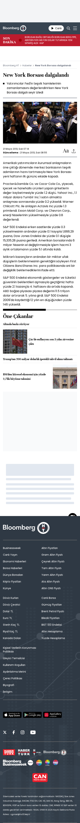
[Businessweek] (18, 762)
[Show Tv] (39, 762)
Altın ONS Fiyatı (51, 588)
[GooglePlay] (32, 715)
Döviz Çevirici (11, 604)
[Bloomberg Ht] (55, 752)
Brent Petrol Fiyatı (52, 611)
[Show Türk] (47, 762)
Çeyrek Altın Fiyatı (52, 561)
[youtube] (33, 733)
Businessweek (12, 548)
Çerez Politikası (12, 678)
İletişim (7, 692)
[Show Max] (56, 762)
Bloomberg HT (11, 65)
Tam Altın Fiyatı (51, 568)
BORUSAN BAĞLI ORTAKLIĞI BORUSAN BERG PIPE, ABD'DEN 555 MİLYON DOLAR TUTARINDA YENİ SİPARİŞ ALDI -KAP (50, 40)
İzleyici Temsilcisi (14, 658)
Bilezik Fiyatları (50, 618)
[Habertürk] (9, 752)
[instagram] (22, 733)
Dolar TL (8, 611)
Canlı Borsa (48, 598)
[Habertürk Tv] (24, 752)
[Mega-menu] (75, 28)
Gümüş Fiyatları (51, 604)
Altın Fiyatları (49, 548)
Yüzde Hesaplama (53, 638)
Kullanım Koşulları (14, 665)
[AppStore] (12, 715)
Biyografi (8, 685)
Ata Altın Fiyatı (50, 581)
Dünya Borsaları (13, 575)
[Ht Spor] (37, 752)
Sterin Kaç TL (11, 625)
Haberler (27, 65)
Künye (7, 588)
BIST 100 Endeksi (51, 625)
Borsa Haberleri (12, 568)
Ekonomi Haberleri (14, 561)
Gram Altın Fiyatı (52, 555)
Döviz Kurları (10, 598)
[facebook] (14, 733)
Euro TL (7, 618)
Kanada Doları (12, 638)
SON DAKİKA (9, 40)
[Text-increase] (66, 151)
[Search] (68, 28)
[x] (5, 733)
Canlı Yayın (10, 555)
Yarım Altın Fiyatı (52, 575)
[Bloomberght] (14, 28)
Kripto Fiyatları (12, 581)
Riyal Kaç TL (10, 631)
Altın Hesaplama (52, 631)
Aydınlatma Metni (14, 672)
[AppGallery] (52, 715)
